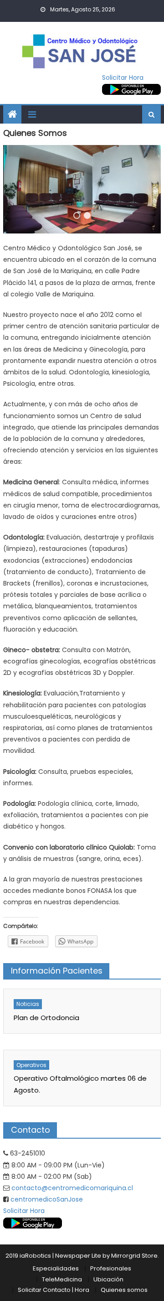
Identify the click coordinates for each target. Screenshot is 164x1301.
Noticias (27, 1004)
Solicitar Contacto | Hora (53, 1289)
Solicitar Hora (123, 77)
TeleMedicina (62, 1279)
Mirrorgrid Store (134, 1255)
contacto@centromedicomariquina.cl (72, 1187)
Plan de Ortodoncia (46, 1017)
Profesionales (110, 1268)
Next (144, 189)
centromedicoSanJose (46, 1199)
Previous (20, 189)
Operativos (31, 1065)
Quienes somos (124, 1289)
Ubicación (108, 1279)
